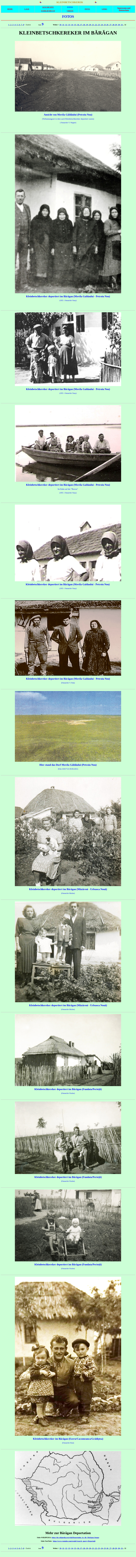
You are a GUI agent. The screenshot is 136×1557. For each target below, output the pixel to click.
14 (72, 25)
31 (122, 25)
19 (87, 25)
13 (69, 25)
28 (113, 25)
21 (93, 25)
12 (66, 25)
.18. (84, 25)
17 (81, 25)
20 (90, 25)
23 (99, 25)
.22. (96, 25)
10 (60, 25)
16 (78, 25)
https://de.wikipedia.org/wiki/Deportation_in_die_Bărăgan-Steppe (75, 1537)
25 (105, 25)
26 (107, 25)
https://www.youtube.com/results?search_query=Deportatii (74, 1541)
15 (75, 25)
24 (102, 25)
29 (116, 25)
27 (110, 25)
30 (119, 25)
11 (63, 25)
